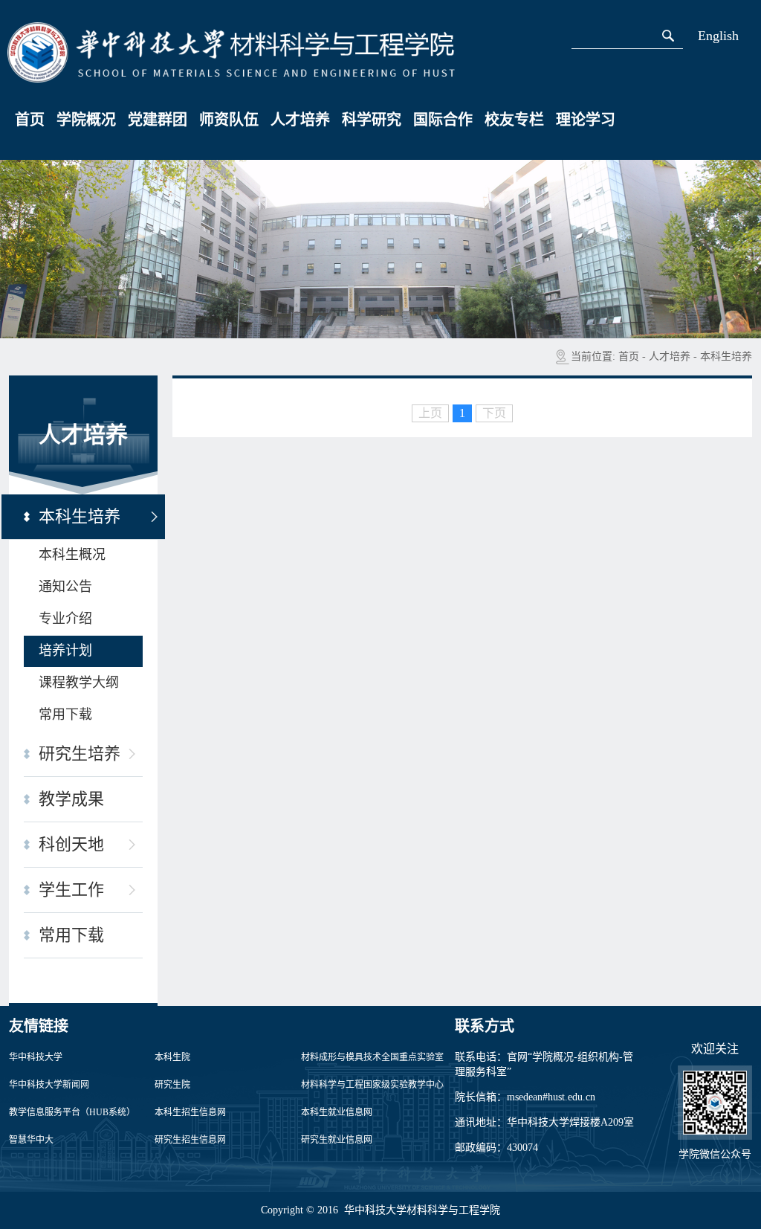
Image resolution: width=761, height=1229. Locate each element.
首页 (30, 120)
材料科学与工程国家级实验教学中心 (372, 1085)
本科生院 (172, 1057)
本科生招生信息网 (190, 1112)
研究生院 (172, 1085)
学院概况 (86, 120)
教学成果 (71, 799)
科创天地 (71, 844)
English (718, 35)
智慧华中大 (31, 1140)
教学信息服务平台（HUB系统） (72, 1112)
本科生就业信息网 (336, 1112)
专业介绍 (65, 618)
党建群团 (157, 120)
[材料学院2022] (231, 51)
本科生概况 (72, 554)
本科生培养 (726, 356)
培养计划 (65, 650)
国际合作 (443, 120)
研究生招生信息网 (190, 1140)
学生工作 (71, 889)
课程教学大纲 (79, 682)
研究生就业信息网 (336, 1140)
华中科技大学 (35, 1057)
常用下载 (65, 714)
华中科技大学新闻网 (49, 1085)
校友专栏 (514, 120)
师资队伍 (229, 120)
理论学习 (585, 120)
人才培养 (300, 120)
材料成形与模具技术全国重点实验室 (372, 1057)
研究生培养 (79, 753)
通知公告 (65, 586)
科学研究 (371, 120)
